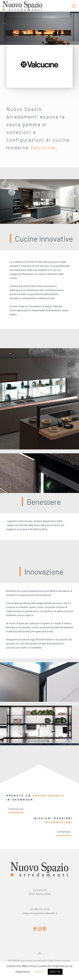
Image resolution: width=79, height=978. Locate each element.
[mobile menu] (74, 6)
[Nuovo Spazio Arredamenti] (22, 6)
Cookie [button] (39, 971)
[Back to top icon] (39, 953)
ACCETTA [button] (55, 971)
